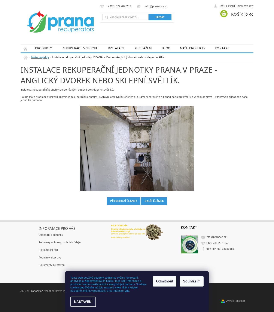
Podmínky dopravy (50, 257)
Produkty (43, 48)
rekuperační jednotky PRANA (89, 97)
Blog (166, 48)
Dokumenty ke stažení (52, 265)
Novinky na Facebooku (220, 248)
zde (127, 290)
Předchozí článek (123, 201)
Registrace (245, 6)
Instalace (116, 48)
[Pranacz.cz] (62, 24)
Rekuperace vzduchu (80, 48)
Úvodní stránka (25, 48)
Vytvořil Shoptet (235, 301)
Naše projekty (192, 48)
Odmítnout (164, 281)
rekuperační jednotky (46, 89)
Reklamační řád (48, 249)
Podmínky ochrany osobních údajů (60, 242)
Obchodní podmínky (51, 234)
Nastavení (83, 301)
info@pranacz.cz (216, 237)
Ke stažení (143, 48)
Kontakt (222, 48)
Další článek (154, 201)
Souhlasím (191, 281)
